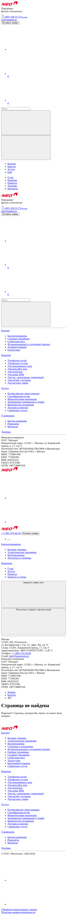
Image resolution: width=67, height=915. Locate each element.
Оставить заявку (10, 23)
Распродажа (13, 350)
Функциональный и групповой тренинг (28, 344)
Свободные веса (16, 341)
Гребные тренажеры (18, 752)
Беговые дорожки (16, 549)
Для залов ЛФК (15, 374)
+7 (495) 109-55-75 (14, 17)
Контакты (12, 426)
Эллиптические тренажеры (21, 552)
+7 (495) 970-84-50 (11, 533)
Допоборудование (17, 347)
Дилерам (6, 432)
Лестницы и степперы (19, 558)
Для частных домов (17, 383)
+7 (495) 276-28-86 (21, 653)
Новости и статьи (16, 577)
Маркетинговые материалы (22, 399)
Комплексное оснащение (20, 404)
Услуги (5, 388)
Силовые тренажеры (18, 338)
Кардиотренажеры (17, 336)
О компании (7, 415)
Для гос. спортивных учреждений (25, 377)
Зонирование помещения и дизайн (25, 402)
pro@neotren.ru (9, 19)
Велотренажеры (15, 555)
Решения (6, 355)
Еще (9, 172)
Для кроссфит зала (17, 369)
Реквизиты (13, 423)
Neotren (11, 692)
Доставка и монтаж (17, 407)
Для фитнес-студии (17, 363)
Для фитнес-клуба (17, 360)
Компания (6, 563)
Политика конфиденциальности (18, 912)
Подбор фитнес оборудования (23, 393)
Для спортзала (15, 371)
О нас (10, 568)
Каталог (5, 330)
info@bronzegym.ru (19, 656)
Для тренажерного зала (19, 366)
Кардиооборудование (18, 763)
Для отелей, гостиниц (19, 380)
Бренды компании (17, 421)
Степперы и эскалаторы (20, 746)
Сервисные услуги (17, 410)
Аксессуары (13, 760)
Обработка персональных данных (19, 909)
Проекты (12, 574)
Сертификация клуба (18, 396)
